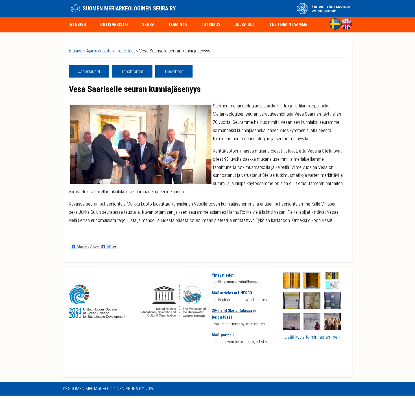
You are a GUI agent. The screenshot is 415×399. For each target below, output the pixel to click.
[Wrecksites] (332, 287)
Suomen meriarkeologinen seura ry (129, 8)
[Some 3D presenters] (332, 328)
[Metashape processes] (291, 328)
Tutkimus (210, 24)
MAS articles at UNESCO (232, 293)
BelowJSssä (222, 317)
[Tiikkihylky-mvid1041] (311, 287)
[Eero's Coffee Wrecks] (291, 307)
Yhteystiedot (222, 275)
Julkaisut (245, 24)
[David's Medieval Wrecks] (332, 307)
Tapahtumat (132, 71)
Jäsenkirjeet (89, 71)
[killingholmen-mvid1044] (291, 287)
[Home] (75, 8)
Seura (148, 24)
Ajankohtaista (99, 51)
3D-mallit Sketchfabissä (232, 310)
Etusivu (78, 24)
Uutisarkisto (114, 24)
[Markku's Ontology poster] (311, 307)
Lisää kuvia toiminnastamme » (312, 337)
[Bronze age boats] (311, 328)
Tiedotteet (125, 51)
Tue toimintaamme (288, 24)
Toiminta (178, 24)
